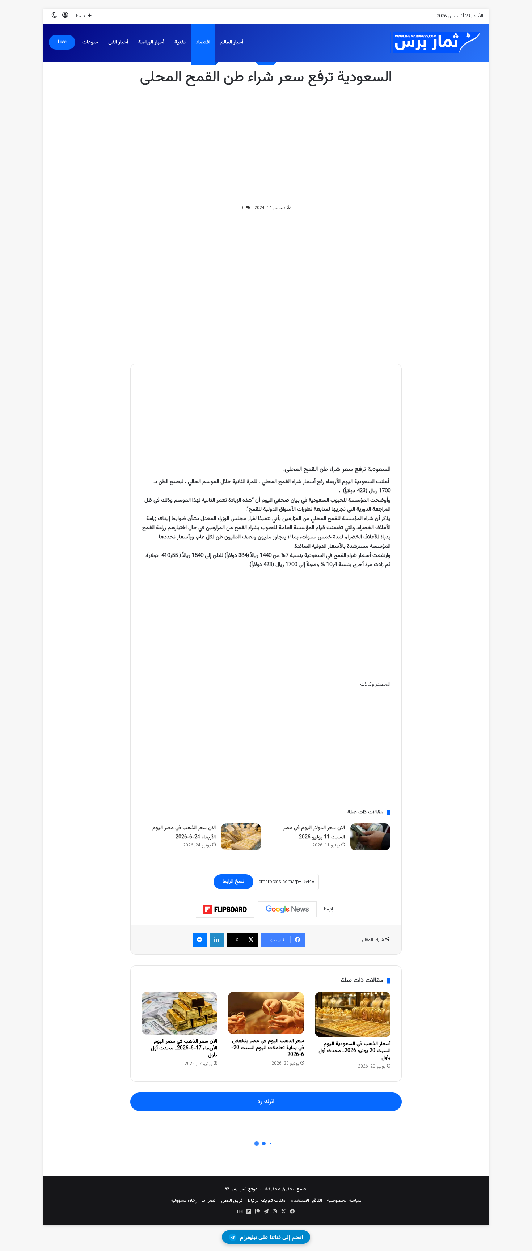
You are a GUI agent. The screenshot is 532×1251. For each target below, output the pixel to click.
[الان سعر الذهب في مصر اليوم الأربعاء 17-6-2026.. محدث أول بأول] (179, 1013)
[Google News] (287, 909)
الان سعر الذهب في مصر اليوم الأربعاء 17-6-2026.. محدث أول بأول (184, 1048)
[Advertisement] (266, 145)
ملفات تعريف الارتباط (266, 1200)
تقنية (180, 42)
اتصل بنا (208, 1200)
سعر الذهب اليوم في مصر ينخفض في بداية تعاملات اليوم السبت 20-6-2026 (267, 1048)
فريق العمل (231, 1200)
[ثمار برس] (432, 42)
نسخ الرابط (233, 882)
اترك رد (266, 1101)
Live (62, 42)
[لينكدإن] (217, 940)
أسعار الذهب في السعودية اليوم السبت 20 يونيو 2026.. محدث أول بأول (354, 1051)
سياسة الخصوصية (344, 1200)
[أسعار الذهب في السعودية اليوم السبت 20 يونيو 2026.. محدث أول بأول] (352, 1014)
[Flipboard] (225, 909)
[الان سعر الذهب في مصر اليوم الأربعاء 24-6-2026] (241, 836)
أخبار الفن (118, 42)
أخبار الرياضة (151, 42)
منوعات (90, 42)
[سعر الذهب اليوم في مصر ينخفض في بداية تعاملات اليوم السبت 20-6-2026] (266, 1013)
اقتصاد (203, 42)
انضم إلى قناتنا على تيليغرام (271, 1237)
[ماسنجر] (200, 940)
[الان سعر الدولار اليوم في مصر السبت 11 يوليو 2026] (370, 836)
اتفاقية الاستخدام (306, 1200)
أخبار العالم (231, 42)
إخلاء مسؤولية (183, 1200)
